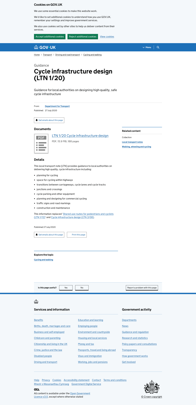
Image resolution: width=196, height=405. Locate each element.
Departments (129, 320)
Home (37, 54)
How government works (135, 355)
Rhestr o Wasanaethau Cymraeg (51, 384)
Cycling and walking (92, 54)
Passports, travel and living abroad (97, 349)
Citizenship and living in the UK (50, 343)
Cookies (56, 380)
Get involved (129, 361)
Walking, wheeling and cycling (136, 146)
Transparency (129, 349)
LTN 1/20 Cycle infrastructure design (80, 135)
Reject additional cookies (82, 36)
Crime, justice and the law (48, 349)
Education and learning (90, 320)
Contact (96, 380)
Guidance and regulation (135, 332)
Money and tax (86, 343)
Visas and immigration (90, 355)
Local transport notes (132, 142)
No (85, 287)
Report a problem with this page (142, 287)
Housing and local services (92, 337)
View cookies (107, 36)
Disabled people (43, 355)
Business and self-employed (49, 332)
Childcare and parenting (47, 337)
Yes (68, 287)
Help (36, 380)
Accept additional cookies (50, 36)
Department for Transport (57, 106)
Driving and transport (45, 361)
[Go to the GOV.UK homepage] (45, 47)
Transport (47, 54)
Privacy (46, 380)
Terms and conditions (115, 380)
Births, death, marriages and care (52, 326)
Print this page (78, 234)
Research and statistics (135, 337)
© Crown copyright (151, 396)
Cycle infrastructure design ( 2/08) (72, 217)
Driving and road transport (67, 54)
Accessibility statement (76, 380)
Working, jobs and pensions (93, 361)
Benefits (38, 320)
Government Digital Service (86, 384)
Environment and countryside (94, 332)
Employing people (87, 326)
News (125, 326)
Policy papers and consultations (139, 343)
